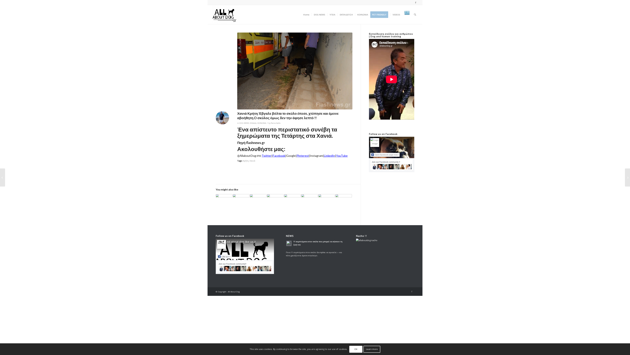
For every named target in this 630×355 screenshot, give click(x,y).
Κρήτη (246, 160)
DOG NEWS (244, 123)
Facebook (279, 155)
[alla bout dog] (226, 14)
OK (355, 349)
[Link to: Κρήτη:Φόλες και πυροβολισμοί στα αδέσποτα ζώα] (292, 200)
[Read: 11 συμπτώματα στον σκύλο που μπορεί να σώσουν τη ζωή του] (289, 243)
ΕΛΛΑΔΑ (253, 123)
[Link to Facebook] (415, 2)
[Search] (415, 14)
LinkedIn (329, 155)
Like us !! (225, 257)
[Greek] (407, 14)
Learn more (372, 349)
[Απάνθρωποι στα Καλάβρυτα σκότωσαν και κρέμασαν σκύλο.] (2, 177)
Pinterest (303, 155)
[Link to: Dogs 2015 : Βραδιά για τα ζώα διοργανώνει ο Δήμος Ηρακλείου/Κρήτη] (309, 199)
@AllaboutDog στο (254, 155)
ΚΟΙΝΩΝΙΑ (261, 123)
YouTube (342, 155)
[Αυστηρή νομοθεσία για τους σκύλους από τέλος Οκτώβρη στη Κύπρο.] (627, 177)
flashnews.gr (255, 143)
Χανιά (252, 160)
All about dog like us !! (241, 242)
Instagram (316, 155)
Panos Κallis (275, 123)
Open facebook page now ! (387, 155)
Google (291, 155)
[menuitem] (306, 14)
